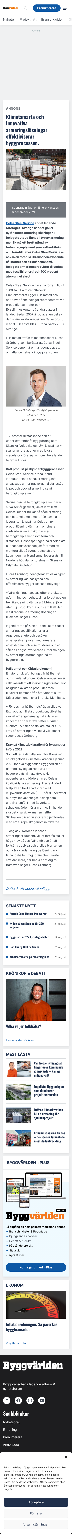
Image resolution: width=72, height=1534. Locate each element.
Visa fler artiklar (16, 1343)
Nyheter (9, 19)
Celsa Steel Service (20, 223)
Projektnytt (28, 19)
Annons (13, 108)
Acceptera (36, 1502)
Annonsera (11, 1445)
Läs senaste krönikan (20, 1040)
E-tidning (10, 1430)
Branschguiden (52, 19)
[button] (66, 1457)
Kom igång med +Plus (36, 1267)
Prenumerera (12, 1437)
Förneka (36, 1513)
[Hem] (12, 8)
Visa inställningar (36, 1524)
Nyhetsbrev (11, 1422)
